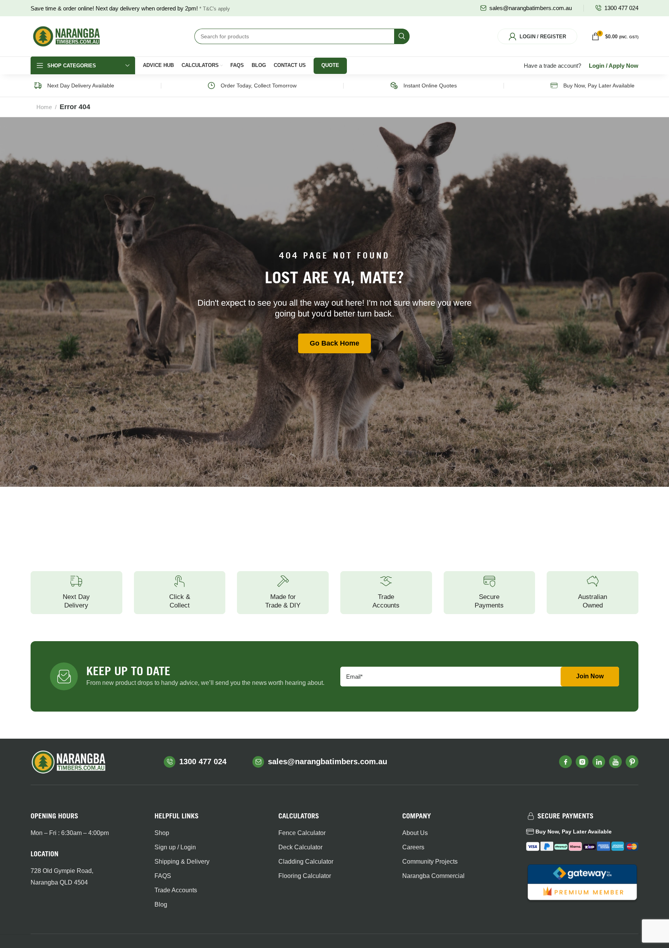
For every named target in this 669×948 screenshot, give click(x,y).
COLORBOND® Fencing (148, 159)
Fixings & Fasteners (589, 159)
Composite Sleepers (217, 199)
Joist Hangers (582, 186)
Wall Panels (430, 166)
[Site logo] (66, 36)
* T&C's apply (214, 9)
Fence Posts (133, 186)
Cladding (352, 166)
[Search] (402, 36)
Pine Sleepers (209, 172)
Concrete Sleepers (215, 186)
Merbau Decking (63, 159)
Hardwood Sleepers (217, 159)
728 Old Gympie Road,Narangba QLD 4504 (62, 877)
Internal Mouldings (438, 193)
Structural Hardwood (292, 186)
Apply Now (623, 65)
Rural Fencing (135, 199)
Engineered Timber (290, 172)
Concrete (576, 199)
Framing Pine (282, 159)
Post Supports (581, 172)
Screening (354, 193)
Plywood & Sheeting (291, 199)
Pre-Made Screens (364, 206)
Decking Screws (63, 206)
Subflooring (504, 172)
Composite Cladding (366, 179)
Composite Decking (67, 193)
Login (596, 65)
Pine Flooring (507, 159)
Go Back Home (334, 343)
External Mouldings (439, 206)
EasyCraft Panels (437, 179)
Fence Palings (135, 172)
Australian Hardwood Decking (68, 175)
